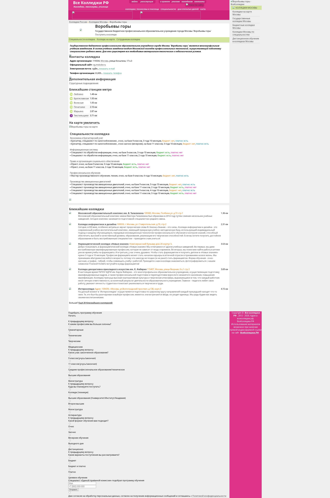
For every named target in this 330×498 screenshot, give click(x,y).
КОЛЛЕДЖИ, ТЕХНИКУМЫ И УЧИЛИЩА (142, 9)
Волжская (79, 102)
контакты (199, 1)
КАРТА (203, 9)
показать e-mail (107, 68)
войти (135, 1)
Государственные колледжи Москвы (242, 20)
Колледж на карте (106, 39)
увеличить (91, 123)
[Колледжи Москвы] (246, 4)
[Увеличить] (83, 126)
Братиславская (81, 98)
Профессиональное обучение (85, 172)
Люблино (78, 94)
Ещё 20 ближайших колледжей (96, 302)
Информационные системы (84, 149)
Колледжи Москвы (98, 22)
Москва (104, 60)
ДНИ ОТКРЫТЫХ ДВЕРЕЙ (188, 9)
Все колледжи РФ (246, 314)
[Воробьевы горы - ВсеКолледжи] (81, 30)
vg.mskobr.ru (99, 64)
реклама (176, 1)
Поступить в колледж (106, 34)
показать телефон (112, 73)
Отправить (73, 490)
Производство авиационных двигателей (90, 181)
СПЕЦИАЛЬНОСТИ (168, 9)
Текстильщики (81, 115)
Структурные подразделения (83, 83)
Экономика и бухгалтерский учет (86, 138)
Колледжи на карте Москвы (242, 13)
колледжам (187, 1)
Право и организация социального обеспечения (94, 161)
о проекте (165, 1)
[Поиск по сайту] (194, 4)
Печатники (79, 107)
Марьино (78, 111)
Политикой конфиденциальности (209, 496)
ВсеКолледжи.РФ (249, 332)
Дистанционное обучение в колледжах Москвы (246, 40)
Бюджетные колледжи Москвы (244, 26)
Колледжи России (78, 22)
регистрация (147, 1)
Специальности (82, 39)
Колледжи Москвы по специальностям (243, 33)
